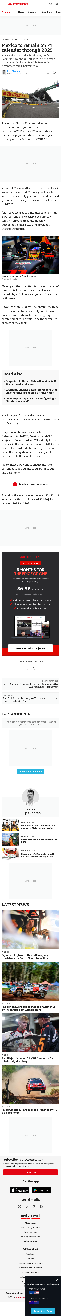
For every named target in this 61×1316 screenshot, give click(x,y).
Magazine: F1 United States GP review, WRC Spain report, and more (31, 382)
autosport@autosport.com (30, 1263)
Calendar (32, 12)
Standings (46, 12)
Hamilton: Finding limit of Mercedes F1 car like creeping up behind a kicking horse (31, 391)
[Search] (51, 4)
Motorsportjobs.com (30, 1227)
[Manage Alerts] (34, 668)
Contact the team (30, 1272)
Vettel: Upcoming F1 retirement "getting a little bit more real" (31, 400)
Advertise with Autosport (30, 1268)
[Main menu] (3, 4)
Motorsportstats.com (30, 1236)
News (21, 12)
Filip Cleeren (13, 71)
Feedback (30, 1254)
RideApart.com (30, 1241)
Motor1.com (30, 1223)
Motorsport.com (30, 1232)
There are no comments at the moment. (30, 723)
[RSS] (41, 1206)
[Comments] (55, 72)
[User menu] (56, 4)
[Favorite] (48, 72)
